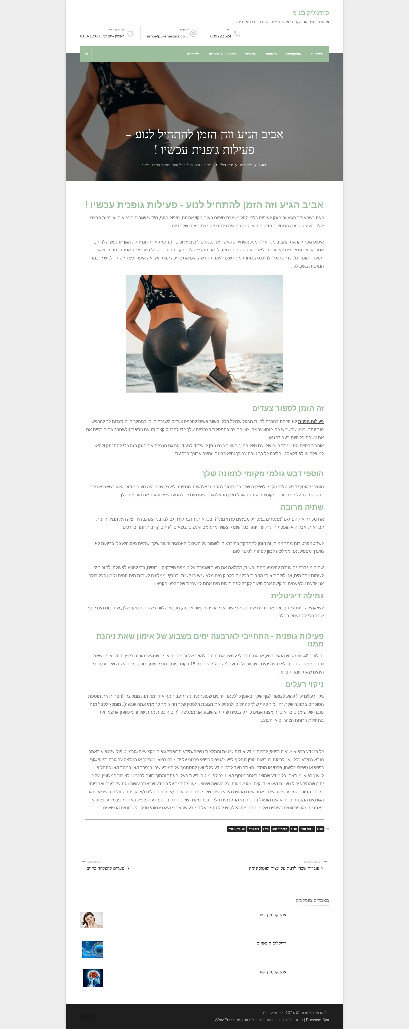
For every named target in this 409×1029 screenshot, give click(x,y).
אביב (320, 829)
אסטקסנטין (293, 54)
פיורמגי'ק (254, 829)
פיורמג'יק (317, 54)
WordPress (224, 1020)
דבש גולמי (287, 486)
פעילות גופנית (311, 421)
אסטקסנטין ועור (273, 915)
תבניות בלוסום (273, 1020)
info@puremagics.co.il (167, 36)
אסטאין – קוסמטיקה (222, 54)
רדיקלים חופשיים (272, 943)
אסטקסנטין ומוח (272, 972)
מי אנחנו (271, 54)
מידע (266, 829)
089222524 (220, 36)
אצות (294, 829)
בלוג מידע (193, 54)
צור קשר (250, 54)
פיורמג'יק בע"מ (310, 13)
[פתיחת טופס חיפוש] (87, 54)
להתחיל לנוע (279, 829)
